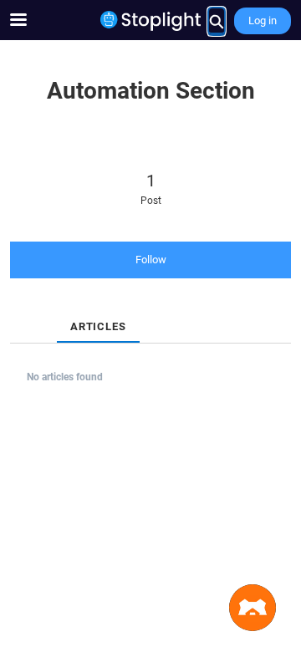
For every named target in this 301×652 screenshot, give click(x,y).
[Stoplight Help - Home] (150, 21)
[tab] (23, 312)
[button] (252, 607)
